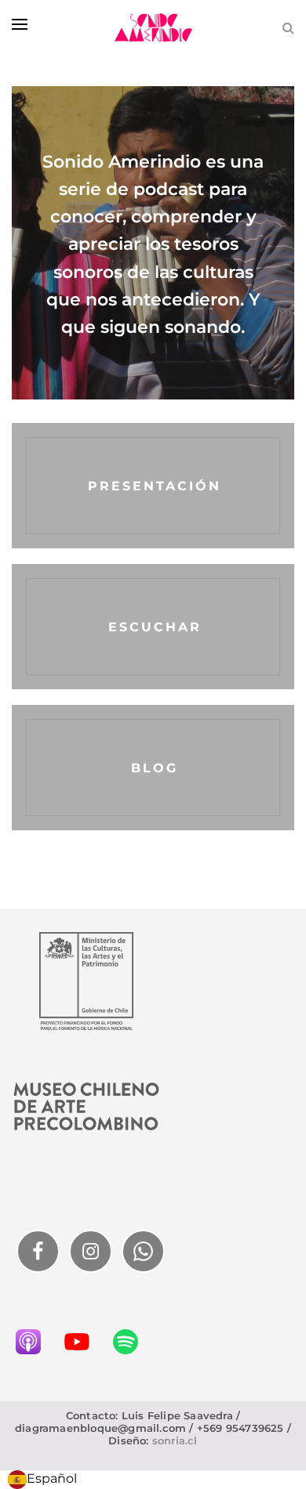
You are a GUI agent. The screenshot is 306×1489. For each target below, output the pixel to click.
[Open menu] (19, 24)
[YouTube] (84, 1341)
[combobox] (42, 1479)
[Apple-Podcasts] (36, 1341)
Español (52, 1478)
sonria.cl (175, 1440)
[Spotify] (133, 1341)
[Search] (288, 27)
